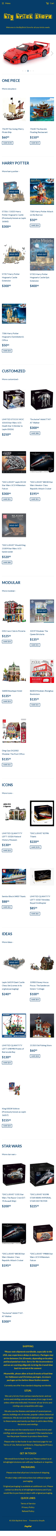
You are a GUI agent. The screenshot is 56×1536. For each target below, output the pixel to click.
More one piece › (9, 88)
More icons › (7, 792)
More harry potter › (10, 170)
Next (52, 53)
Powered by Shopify (37, 1520)
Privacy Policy (28, 1506)
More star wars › (9, 1153)
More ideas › (7, 941)
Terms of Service (28, 1502)
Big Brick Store (21, 1520)
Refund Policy (28, 1510)
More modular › (9, 590)
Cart (52, 3)
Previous (3, 53)
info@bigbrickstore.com (35, 1489)
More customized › (10, 378)
